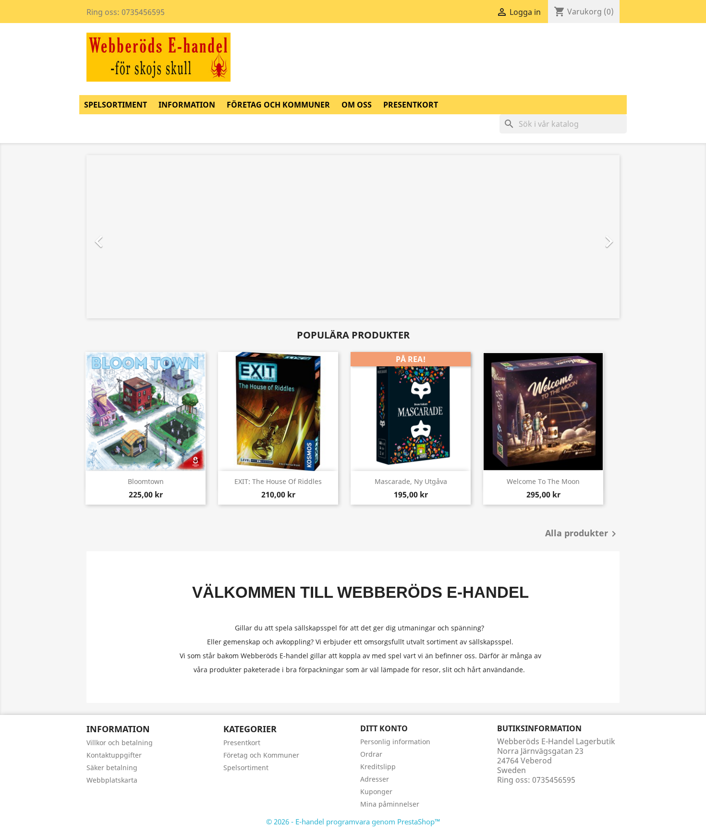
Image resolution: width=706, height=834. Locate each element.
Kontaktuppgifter (114, 755)
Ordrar (371, 754)
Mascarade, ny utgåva (411, 481)
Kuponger (376, 791)
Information (186, 104)
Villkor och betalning (119, 742)
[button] (126, 236)
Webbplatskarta (111, 780)
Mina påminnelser (389, 804)
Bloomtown (146, 481)
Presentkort (410, 104)
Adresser (374, 779)
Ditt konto (384, 728)
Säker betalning (111, 767)
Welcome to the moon (543, 481)
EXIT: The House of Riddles (278, 481)
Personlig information (395, 741)
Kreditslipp (378, 766)
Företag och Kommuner (278, 104)
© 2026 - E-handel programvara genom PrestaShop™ (353, 821)
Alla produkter (582, 534)
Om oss (356, 104)
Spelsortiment (115, 104)
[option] (311, 236)
